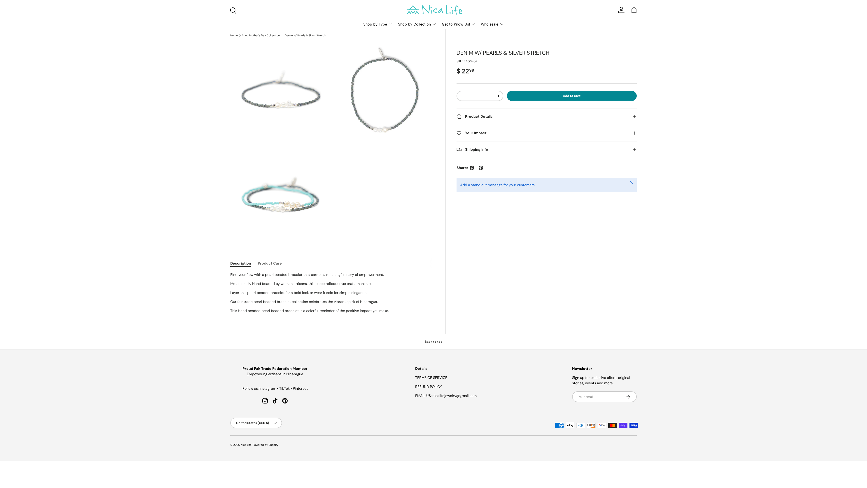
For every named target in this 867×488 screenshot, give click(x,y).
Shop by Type (375, 24)
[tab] (240, 263)
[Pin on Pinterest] (480, 167)
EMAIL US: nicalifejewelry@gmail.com (446, 395)
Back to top (434, 342)
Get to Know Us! (456, 24)
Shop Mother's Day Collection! (261, 35)
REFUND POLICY (428, 386)
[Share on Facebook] (471, 167)
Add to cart (571, 96)
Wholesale (489, 24)
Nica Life (246, 445)
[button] (634, 10)
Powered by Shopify (265, 445)
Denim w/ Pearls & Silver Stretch (305, 35)
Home (234, 35)
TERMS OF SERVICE (431, 377)
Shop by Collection (414, 24)
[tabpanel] (332, 293)
